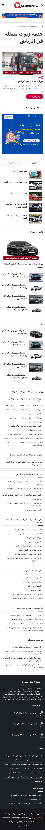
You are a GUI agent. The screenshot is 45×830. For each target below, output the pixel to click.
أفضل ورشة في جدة (35, 756)
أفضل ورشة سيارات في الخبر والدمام (28, 529)
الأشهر (33, 163)
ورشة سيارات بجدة (34, 422)
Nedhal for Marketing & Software (15, 818)
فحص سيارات (37, 768)
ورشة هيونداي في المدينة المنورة (15, 182)
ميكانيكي (27, 768)
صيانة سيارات (37, 764)
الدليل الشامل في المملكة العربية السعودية (26, 795)
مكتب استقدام (36, 590)
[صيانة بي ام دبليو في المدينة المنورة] (35, 218)
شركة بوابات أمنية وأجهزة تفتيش (29, 623)
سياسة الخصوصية (22, 826)
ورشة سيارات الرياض (16, 772)
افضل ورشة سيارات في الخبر (30, 534)
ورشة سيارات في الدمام (32, 538)
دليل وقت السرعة (34, 799)
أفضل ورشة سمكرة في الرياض (30, 481)
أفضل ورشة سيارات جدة (32, 414)
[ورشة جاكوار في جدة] (36, 738)
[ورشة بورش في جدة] (36, 716)
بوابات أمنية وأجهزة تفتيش (31, 619)
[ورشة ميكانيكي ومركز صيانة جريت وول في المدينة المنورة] (36, 288)
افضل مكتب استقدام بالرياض (30, 594)
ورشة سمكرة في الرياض (32, 488)
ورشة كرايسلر (9, 777)
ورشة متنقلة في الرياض (30, 81)
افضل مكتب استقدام (33, 578)
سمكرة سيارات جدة (17, 760)
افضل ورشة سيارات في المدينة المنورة (29, 462)
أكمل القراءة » (34, 97)
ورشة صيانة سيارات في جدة (31, 410)
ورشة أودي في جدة (20, 724)
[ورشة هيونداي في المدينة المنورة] (35, 185)
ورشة (40, 772)
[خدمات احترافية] (22, 15)
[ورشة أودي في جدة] (36, 727)
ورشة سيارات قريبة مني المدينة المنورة (29, 777)
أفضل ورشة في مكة (19, 756)
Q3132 (4, 814)
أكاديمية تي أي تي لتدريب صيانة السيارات (26, 647)
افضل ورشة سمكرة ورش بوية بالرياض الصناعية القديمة (21, 495)
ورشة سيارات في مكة (33, 399)
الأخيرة (11, 163)
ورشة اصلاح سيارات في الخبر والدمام (28, 546)
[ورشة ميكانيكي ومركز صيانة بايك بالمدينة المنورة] (36, 299)
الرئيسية (38, 26)
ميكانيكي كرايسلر (14, 768)
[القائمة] (3, 6)
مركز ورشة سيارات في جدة (31, 430)
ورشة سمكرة (36, 499)
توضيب (39, 760)
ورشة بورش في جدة (20, 712)
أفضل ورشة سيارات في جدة (31, 426)
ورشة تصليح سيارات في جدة (31, 405)
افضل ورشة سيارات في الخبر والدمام (28, 554)
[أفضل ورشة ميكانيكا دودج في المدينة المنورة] (35, 207)
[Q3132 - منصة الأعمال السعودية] (26, 5)
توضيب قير (30, 760)
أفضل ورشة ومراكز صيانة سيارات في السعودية (24, 803)
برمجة (8, 756)
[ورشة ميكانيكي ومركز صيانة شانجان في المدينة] (36, 310)
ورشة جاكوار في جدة (20, 735)
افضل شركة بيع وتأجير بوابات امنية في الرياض (25, 615)
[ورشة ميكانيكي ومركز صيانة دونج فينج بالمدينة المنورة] (36, 277)
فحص (6, 764)
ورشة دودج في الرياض (18, 193)
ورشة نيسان (38, 781)
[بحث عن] (42, 6)
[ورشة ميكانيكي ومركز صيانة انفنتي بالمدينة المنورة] (36, 334)
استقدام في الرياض (34, 586)
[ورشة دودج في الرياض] (35, 196)
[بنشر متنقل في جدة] (35, 174)
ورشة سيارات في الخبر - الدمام (30, 550)
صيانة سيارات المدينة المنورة (21, 764)
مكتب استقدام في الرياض (32, 582)
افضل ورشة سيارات (33, 434)
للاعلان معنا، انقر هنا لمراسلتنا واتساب (21, 822)
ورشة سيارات (30, 772)
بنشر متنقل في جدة (20, 171)
